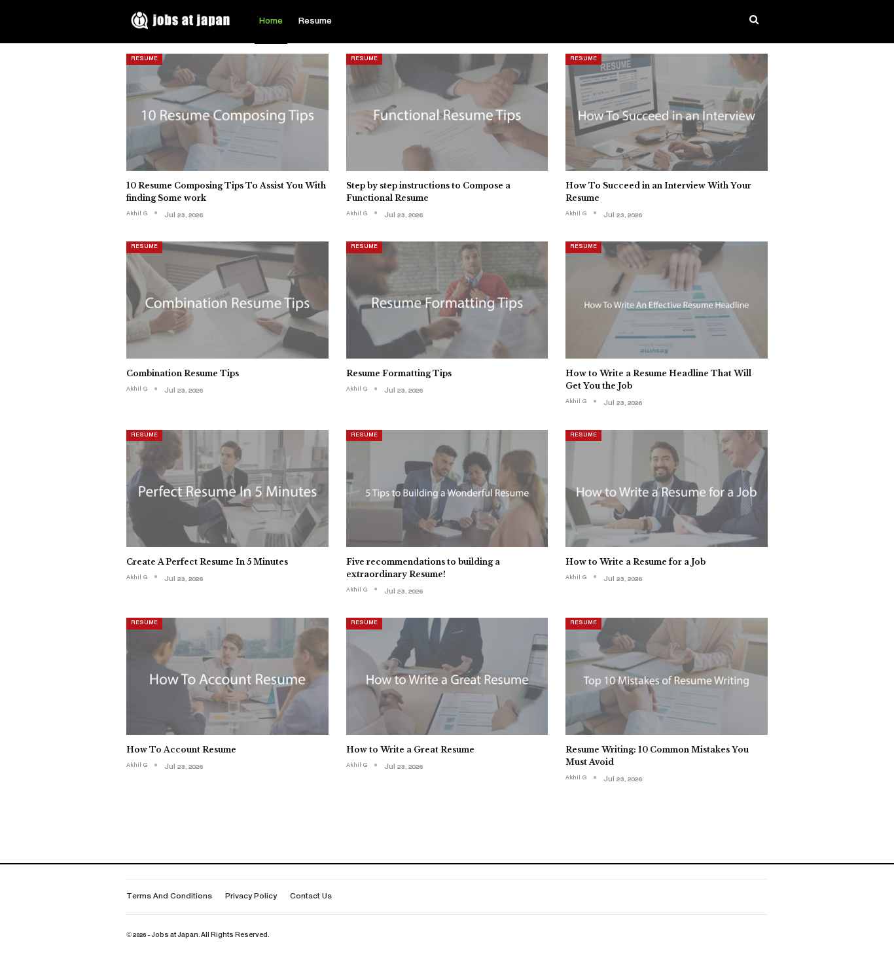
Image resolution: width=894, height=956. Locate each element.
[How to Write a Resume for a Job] (666, 488)
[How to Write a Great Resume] (447, 676)
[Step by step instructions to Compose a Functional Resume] (447, 112)
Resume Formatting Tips (399, 373)
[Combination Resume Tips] (227, 300)
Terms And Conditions (169, 897)
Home (271, 21)
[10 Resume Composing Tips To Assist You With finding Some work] (227, 112)
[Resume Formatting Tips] (447, 300)
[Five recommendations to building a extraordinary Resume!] (447, 488)
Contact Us (311, 897)
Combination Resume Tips (182, 373)
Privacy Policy (251, 897)
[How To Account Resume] (227, 676)
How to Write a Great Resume (410, 749)
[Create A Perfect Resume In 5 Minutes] (227, 488)
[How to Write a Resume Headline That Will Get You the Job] (666, 300)
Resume (315, 21)
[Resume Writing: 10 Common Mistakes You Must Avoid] (666, 676)
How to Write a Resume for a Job (635, 562)
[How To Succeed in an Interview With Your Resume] (666, 112)
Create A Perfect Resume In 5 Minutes (207, 562)
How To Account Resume (181, 749)
